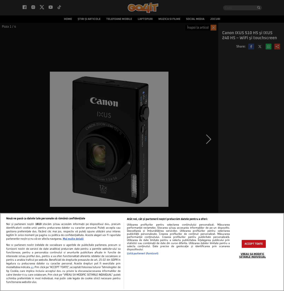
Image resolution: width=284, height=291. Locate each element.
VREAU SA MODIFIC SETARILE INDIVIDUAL (252, 255)
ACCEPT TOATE (254, 244)
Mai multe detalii (73, 239)
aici (32, 267)
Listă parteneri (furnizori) (142, 253)
